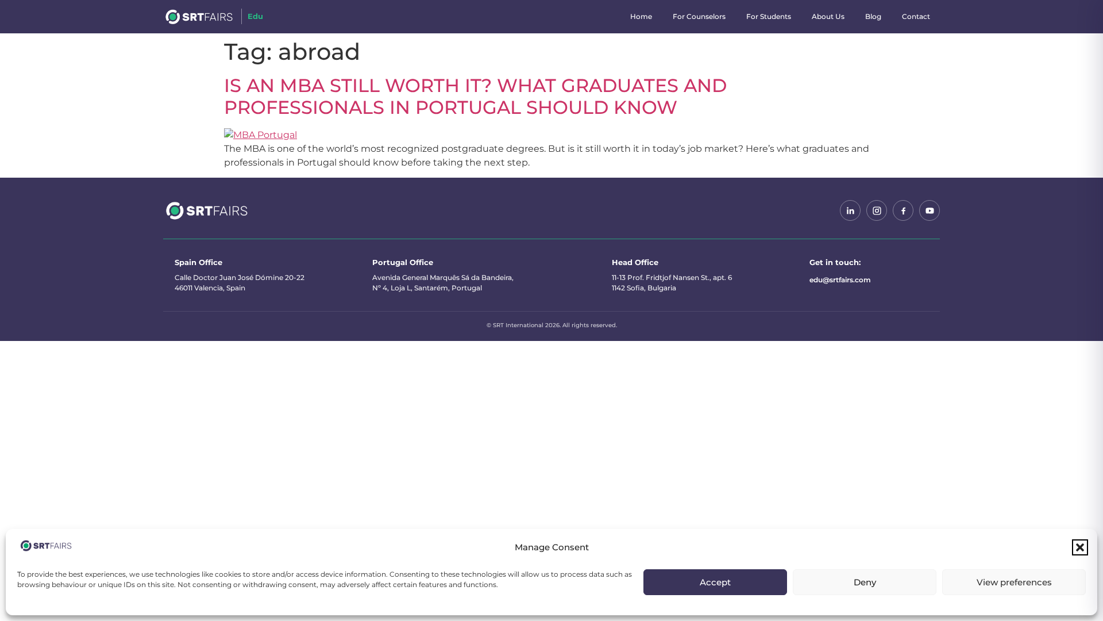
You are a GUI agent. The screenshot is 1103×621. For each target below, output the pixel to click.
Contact (916, 16)
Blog (873, 16)
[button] (1080, 547)
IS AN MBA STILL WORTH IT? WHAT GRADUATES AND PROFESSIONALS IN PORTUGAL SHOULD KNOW (475, 96)
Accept (715, 582)
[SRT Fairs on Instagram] (876, 210)
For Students (768, 16)
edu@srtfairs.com (840, 279)
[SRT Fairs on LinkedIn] (850, 210)
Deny (865, 582)
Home (641, 16)
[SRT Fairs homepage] (207, 210)
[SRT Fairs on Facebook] (903, 210)
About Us (828, 16)
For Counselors (699, 16)
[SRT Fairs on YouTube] (929, 210)
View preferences (1014, 582)
